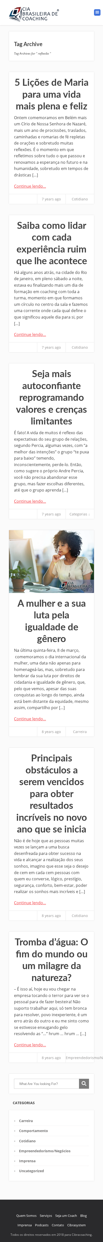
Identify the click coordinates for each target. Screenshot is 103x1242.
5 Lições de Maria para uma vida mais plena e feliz (51, 94)
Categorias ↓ (80, 514)
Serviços (46, 1215)
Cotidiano (80, 199)
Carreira (80, 731)
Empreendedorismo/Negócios (44, 1151)
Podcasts (41, 1225)
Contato (58, 1225)
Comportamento (33, 1130)
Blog (83, 1215)
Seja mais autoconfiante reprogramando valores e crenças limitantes (51, 397)
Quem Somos (26, 1215)
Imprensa (27, 1161)
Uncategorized (31, 1170)
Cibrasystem (76, 1225)
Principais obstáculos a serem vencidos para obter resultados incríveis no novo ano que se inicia (51, 794)
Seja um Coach (66, 1215)
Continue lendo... (30, 186)
